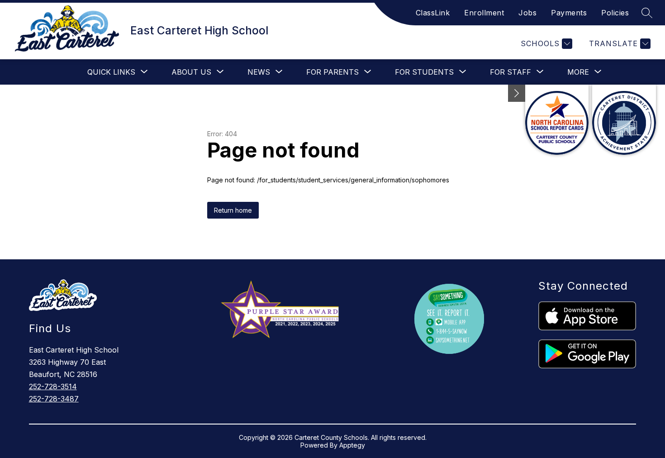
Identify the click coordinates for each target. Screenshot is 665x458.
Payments (569, 12)
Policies (615, 12)
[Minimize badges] (516, 93)
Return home (233, 210)
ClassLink (433, 12)
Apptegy (352, 445)
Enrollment (484, 12)
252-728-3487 (54, 398)
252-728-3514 (53, 386)
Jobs (527, 12)
